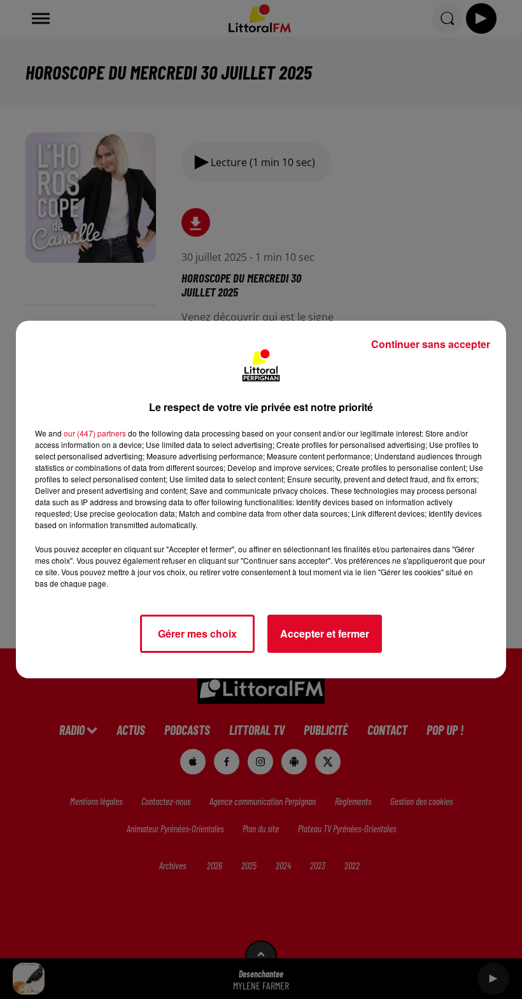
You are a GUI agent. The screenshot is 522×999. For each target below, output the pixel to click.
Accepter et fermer (324, 633)
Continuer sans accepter (430, 344)
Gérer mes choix (197, 633)
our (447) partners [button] (95, 433)
